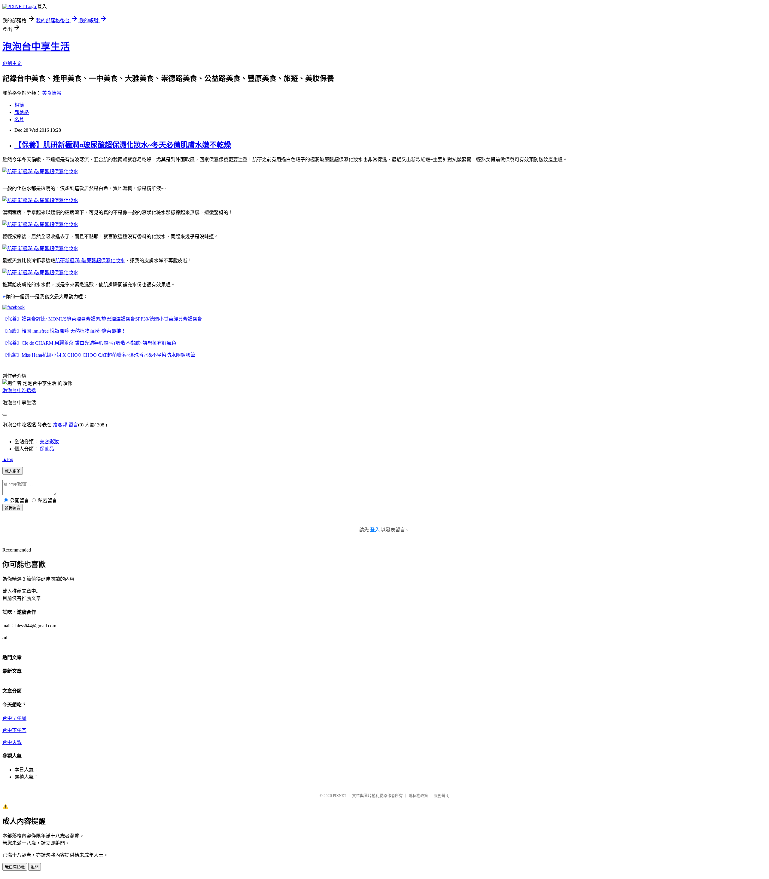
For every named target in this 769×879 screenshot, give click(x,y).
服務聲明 (441, 795)
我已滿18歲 (15, 867)
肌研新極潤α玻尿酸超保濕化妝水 (90, 260)
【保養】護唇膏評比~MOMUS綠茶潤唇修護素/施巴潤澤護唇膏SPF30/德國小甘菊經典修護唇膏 (102, 318)
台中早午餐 (14, 718)
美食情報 (51, 93)
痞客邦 (60, 424)
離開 (34, 867)
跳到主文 (12, 63)
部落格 (21, 112)
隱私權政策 (418, 795)
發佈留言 (12, 508)
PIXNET (339, 795)
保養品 (47, 448)
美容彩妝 (49, 441)
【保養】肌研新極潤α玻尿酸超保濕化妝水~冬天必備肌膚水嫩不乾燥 (122, 145)
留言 (73, 424)
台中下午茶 (14, 730)
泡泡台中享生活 (36, 46)
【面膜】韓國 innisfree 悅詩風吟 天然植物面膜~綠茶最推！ (64, 330)
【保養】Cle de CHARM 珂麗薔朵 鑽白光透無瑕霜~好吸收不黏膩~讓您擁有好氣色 (90, 343)
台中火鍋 (12, 742)
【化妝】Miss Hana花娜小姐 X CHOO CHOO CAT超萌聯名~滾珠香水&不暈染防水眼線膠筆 (98, 355)
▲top (7, 459)
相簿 (19, 105)
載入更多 (12, 471)
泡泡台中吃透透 (19, 390)
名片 (19, 119)
